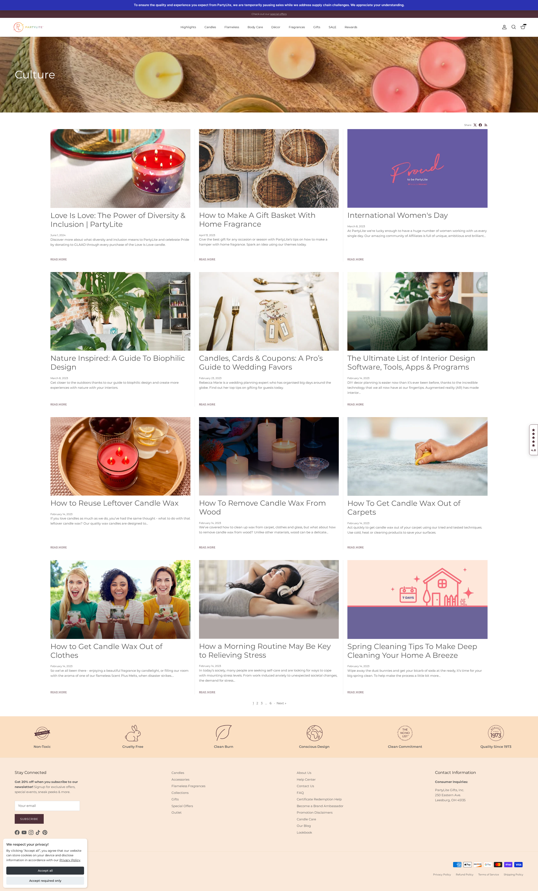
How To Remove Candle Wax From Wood (262, 507)
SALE (332, 27)
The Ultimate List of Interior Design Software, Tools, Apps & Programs (411, 362)
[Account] (503, 27)
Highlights (188, 27)
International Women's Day (397, 215)
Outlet (176, 812)
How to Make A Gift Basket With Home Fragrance (257, 220)
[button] (533, 439)
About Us (304, 773)
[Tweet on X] (475, 125)
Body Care (255, 27)
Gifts (316, 27)
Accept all (45, 870)
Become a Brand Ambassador (320, 806)
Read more (58, 259)
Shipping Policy (513, 874)
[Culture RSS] (486, 125)
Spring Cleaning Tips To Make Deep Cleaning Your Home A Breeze (412, 651)
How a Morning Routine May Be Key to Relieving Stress (265, 651)
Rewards (351, 27)
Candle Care (306, 819)
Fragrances (297, 27)
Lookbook (304, 832)
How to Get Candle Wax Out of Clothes (106, 651)
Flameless (231, 27)
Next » (281, 703)
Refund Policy (464, 874)
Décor (275, 27)
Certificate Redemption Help (319, 799)
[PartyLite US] (28, 27)
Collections (180, 793)
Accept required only (45, 881)
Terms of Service (488, 874)
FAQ (300, 793)
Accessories (180, 779)
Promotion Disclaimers (314, 812)
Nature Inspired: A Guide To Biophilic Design (117, 362)
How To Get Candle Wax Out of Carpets (403, 508)
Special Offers (182, 806)
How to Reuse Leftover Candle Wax (114, 503)
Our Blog (304, 826)
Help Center (306, 779)
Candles (210, 27)
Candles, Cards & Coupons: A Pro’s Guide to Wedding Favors (261, 362)
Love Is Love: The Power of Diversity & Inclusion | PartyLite (117, 220)
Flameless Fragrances (188, 786)
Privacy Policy (69, 860)
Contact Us (305, 786)
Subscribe (29, 819)
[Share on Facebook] (480, 125)
